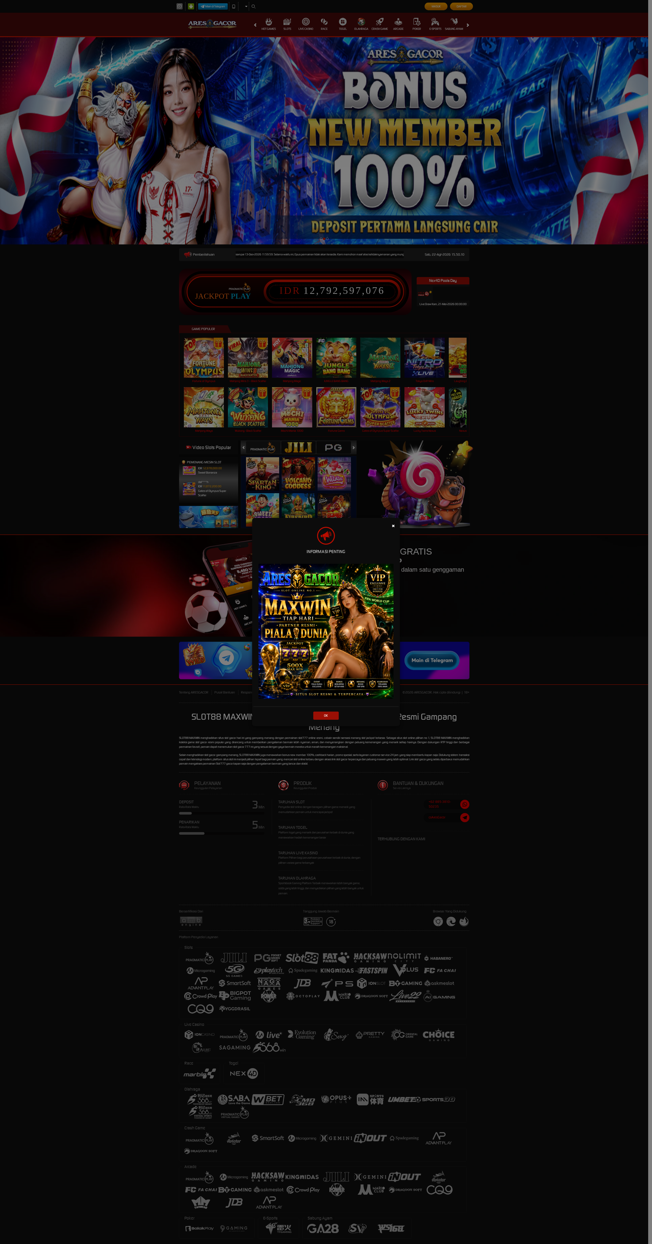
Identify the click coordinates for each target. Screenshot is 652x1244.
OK (326, 715)
